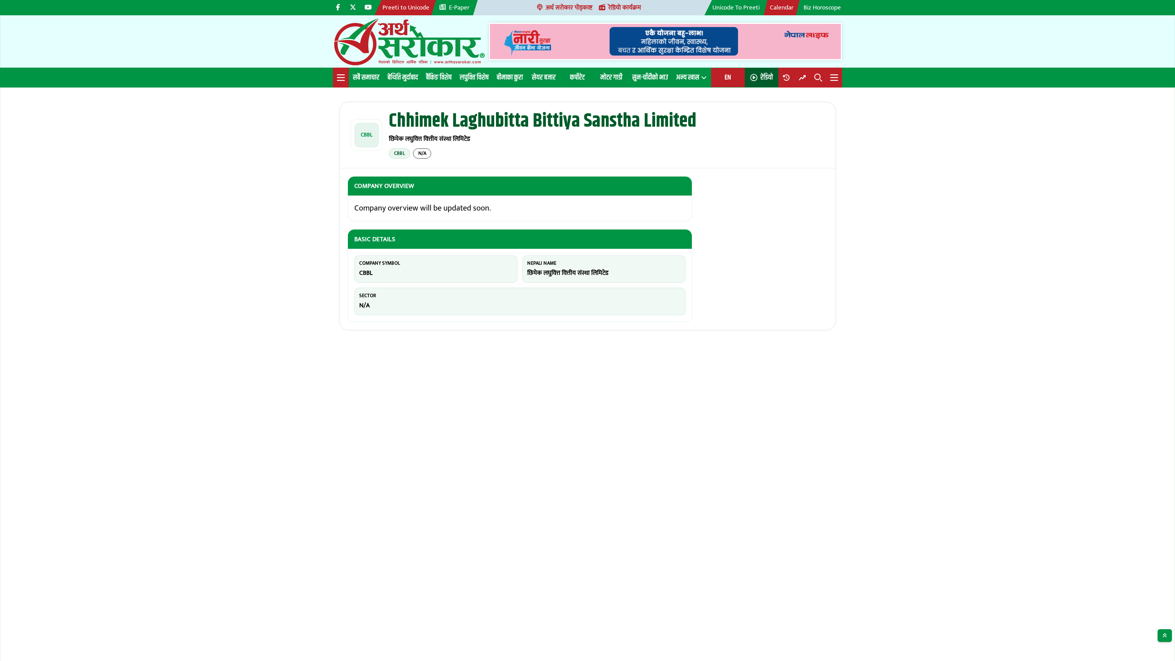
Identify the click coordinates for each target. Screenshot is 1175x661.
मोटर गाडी (611, 77)
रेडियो (766, 77)
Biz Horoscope (822, 7)
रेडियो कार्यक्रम (624, 7)
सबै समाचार (366, 77)
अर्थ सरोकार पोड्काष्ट (569, 7)
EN (728, 77)
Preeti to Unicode (405, 7)
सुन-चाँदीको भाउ (650, 77)
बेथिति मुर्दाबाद (402, 77)
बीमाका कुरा (510, 77)
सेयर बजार (544, 77)
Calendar (782, 7)
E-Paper (459, 7)
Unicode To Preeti (736, 7)
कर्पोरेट (577, 77)
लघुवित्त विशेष (474, 77)
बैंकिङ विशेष (439, 77)
